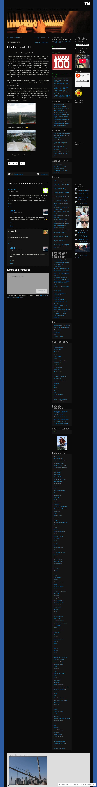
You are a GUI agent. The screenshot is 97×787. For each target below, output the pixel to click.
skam (55, 707)
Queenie (56, 390)
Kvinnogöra (57, 291)
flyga (55, 543)
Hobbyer (56, 575)
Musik (55, 653)
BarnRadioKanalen (59, 490)
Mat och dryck (58, 630)
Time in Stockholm (83, 44)
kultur (56, 614)
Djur (55, 513)
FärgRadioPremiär (59, 531)
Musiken (30, 9)
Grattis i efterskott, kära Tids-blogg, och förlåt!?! (61, 413)
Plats (55, 156)
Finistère (57, 137)
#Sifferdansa (58, 470)
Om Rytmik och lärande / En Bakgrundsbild (57, 9)
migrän (56, 637)
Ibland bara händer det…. (20, 47)
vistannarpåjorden (59, 748)
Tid (87, 3)
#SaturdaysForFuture (60, 468)
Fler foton (78, 258)
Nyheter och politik (60, 657)
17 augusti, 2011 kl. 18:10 (16, 250)
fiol (55, 541)
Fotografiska (58, 164)
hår (55, 573)
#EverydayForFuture (60, 465)
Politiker (57, 678)
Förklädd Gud (58, 209)
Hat (55, 566)
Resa (55, 693)
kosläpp (56, 609)
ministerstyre (58, 639)
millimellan (57, 378)
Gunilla (56, 369)
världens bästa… (59, 737)
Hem (10, 9)
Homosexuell (57, 577)
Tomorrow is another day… (15, 37)
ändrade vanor (58, 481)
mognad (56, 648)
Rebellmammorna (58, 685)
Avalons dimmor (58, 347)
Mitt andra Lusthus (60, 381)
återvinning (57, 483)
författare (57, 534)
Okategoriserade (18, 174)
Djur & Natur (58, 515)
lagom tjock (57, 618)
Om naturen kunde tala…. (61, 419)
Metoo (55, 634)
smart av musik (58, 711)
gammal (56, 557)
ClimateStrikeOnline (60, 506)
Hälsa (55, 570)
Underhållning (58, 730)
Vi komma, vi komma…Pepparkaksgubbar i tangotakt (60, 315)
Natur (55, 655)
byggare (56, 504)
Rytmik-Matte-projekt (60, 698)
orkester (56, 669)
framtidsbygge (58, 547)
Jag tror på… (58, 275)
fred (55, 550)
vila (55, 746)
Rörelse (56, 682)
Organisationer (58, 664)
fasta (55, 529)
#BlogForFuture (58, 458)
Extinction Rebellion (60, 522)
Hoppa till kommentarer (41, 42)
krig (55, 611)
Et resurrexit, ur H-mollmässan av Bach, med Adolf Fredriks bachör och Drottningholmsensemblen (61, 116)
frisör (56, 554)
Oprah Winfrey (58, 662)
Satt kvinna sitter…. (60, 421)
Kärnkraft (57, 593)
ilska (55, 584)
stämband (56, 716)
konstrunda (57, 607)
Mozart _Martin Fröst (60, 219)
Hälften (56, 568)
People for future (59, 673)
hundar (56, 579)
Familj (56, 527)
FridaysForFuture (59, 552)
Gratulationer (58, 561)
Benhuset (56, 497)
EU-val (56, 520)
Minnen (56, 641)
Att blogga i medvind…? (41, 37)
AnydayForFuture (59, 477)
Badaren (56, 352)
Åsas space (57, 349)
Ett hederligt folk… (60, 260)
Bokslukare (57, 502)
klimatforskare (58, 600)
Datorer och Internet (60, 509)
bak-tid (56, 486)
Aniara (56, 345)
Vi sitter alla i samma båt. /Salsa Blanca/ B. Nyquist (61, 246)
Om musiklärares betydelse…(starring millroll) (61, 92)
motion (56, 650)
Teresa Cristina (59, 227)
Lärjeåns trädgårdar (60, 376)
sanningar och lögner (60, 700)
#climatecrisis (58, 463)
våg (55, 739)
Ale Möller (57, 472)
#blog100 (56, 456)
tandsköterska (58, 721)
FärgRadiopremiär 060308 (61, 262)
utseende (56, 732)
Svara (9, 207)
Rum (55, 695)
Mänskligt (57, 632)
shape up (56, 702)
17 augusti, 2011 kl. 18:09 (16, 213)
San (55, 392)
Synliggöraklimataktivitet (62, 718)
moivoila (56, 383)
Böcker (56, 493)
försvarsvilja (58, 536)
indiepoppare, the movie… (62, 271)
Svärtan (56, 397)
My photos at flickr (60, 166)
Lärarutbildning (59, 621)
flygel (56, 545)
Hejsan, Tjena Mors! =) (61, 268)
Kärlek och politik (60, 591)
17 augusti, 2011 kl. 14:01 (14, 233)
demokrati (57, 511)
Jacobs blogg (58, 372)
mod (55, 646)
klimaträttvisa (58, 602)
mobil (55, 643)
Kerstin (56, 374)
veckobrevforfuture (60, 743)
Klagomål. (57, 598)
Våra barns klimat (59, 741)
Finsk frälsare (58, 140)
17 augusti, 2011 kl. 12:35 (14, 191)
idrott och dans (59, 582)
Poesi (55, 675)
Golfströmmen (58, 559)
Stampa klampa (58, 336)
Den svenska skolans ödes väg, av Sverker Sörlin (61, 80)
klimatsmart (57, 605)
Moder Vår (57, 297)
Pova (55, 388)
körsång (56, 595)
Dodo (55, 358)
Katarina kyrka (58, 586)
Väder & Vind (58, 734)
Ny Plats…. (57, 303)
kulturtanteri (58, 616)
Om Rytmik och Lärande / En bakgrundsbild (62, 96)
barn (55, 488)
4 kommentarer (44, 174)
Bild (55, 499)
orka (55, 666)
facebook (56, 525)
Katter (56, 589)
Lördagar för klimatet (61, 623)
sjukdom (56, 705)
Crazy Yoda (57, 356)
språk (55, 714)
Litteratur (57, 625)
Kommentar (41, 290)
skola (55, 709)
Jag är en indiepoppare (61, 273)
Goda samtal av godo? (60, 417)
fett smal (57, 538)
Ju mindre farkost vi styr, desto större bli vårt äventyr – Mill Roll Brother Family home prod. (62, 281)
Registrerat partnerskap (61, 687)
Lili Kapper (12, 189)
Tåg (55, 723)
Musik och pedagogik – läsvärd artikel (62, 87)
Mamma (55, 627)
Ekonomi (56, 518)
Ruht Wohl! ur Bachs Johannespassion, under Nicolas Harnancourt (61, 123)
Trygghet (56, 727)
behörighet (57, 495)
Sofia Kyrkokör (58, 394)
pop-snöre (57, 680)
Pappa (55, 671)
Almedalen (57, 474)
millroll (19, 9)
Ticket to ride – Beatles (62, 230)
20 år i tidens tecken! (61, 423)
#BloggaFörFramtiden (60, 461)
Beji (55, 354)
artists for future (60, 479)
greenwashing (58, 563)
